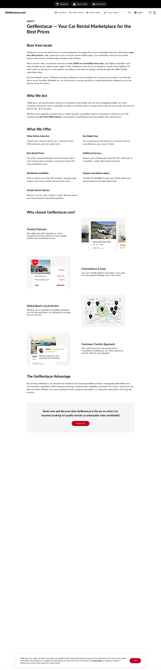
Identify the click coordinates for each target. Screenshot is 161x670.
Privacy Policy (97, 661)
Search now (80, 423)
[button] (129, 13)
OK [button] (135, 660)
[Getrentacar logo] (15, 12)
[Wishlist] (150, 12)
